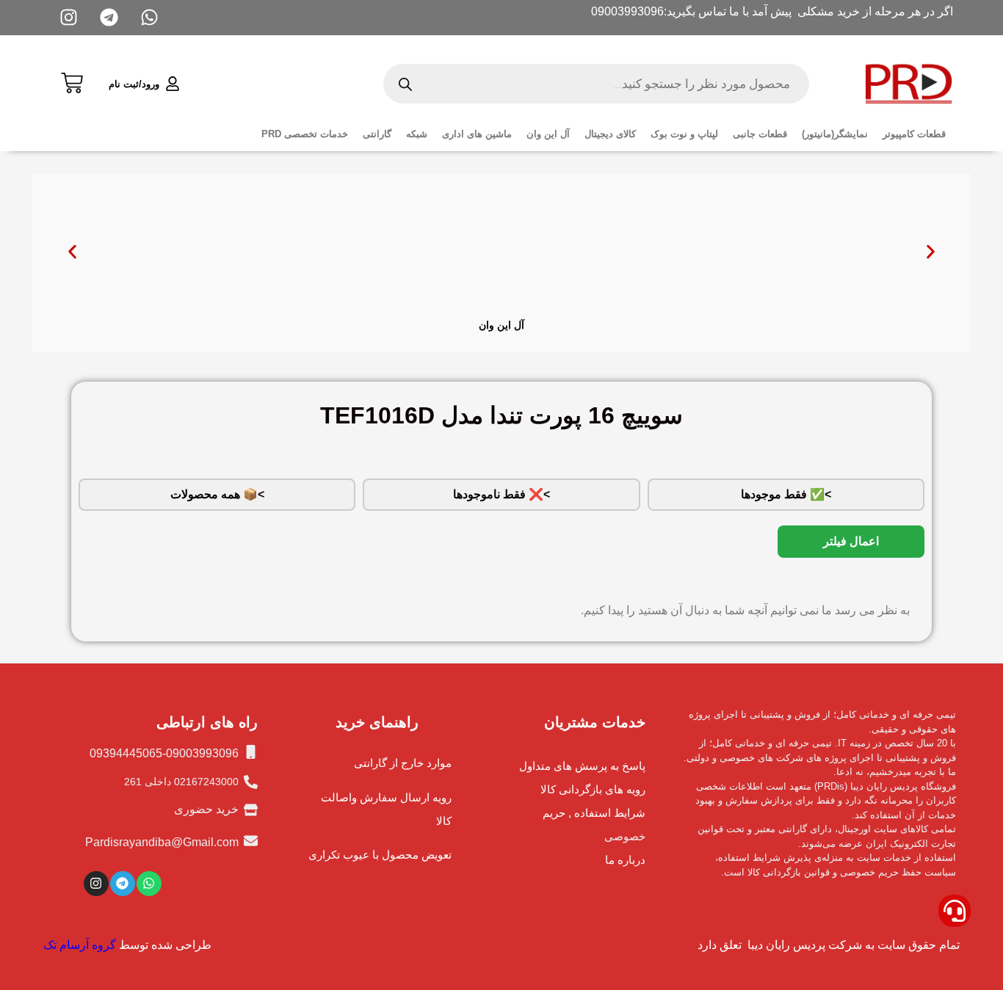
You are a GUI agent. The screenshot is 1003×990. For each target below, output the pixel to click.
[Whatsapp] (149, 883)
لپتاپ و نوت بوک (684, 133)
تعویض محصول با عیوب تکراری (380, 854)
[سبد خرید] (72, 81)
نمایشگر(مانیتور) (835, 133)
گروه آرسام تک (79, 945)
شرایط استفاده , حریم (594, 813)
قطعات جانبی (760, 133)
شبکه (416, 133)
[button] (72, 252)
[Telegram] (122, 883)
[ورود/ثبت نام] (172, 83)
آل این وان (548, 133)
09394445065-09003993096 (164, 753)
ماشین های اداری (477, 133)
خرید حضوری (206, 809)
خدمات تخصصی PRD (304, 133)
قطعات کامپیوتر (914, 133)
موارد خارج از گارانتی (403, 763)
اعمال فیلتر (851, 541)
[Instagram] (96, 883)
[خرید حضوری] (251, 810)
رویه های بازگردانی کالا (592, 789)
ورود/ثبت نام (134, 84)
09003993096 (627, 11)
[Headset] (954, 911)
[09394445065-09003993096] (251, 752)
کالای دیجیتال (610, 133)
